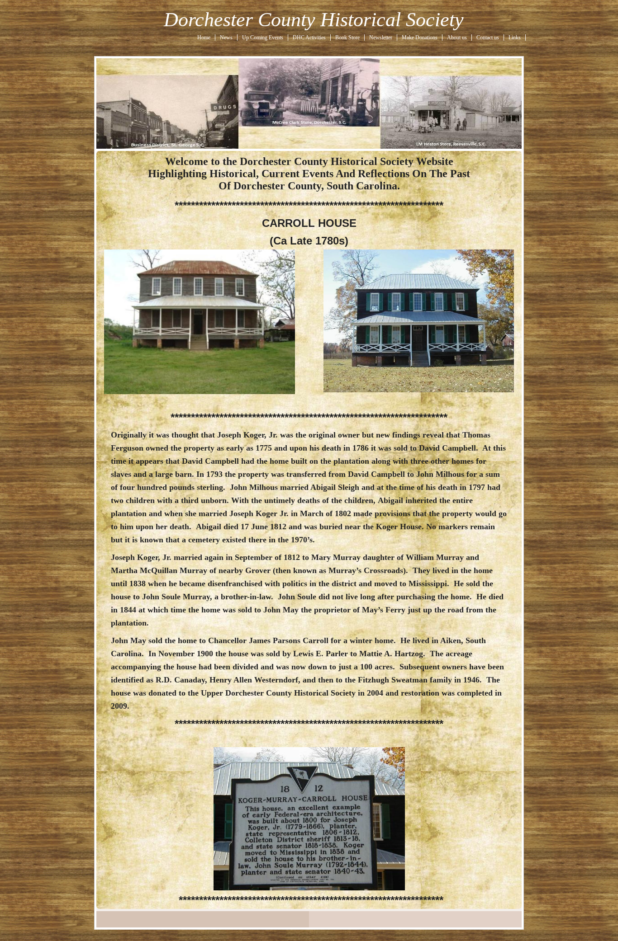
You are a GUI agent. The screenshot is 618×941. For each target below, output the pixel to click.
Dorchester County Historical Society (314, 20)
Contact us (487, 37)
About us (457, 37)
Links (515, 37)
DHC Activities (309, 37)
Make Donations (419, 37)
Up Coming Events (262, 37)
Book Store (347, 37)
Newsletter (380, 37)
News (226, 37)
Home (203, 37)
